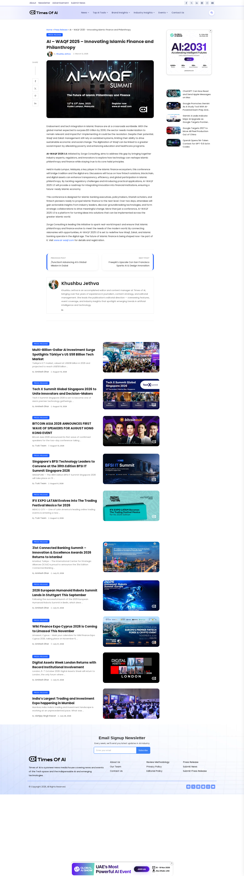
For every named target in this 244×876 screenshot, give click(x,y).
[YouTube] (212, 3)
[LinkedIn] (197, 3)
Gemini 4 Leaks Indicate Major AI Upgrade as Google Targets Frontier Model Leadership (195, 119)
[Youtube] (213, 787)
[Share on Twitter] (35, 89)
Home (49, 29)
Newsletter (44, 2)
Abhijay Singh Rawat (45, 715)
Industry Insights (143, 12)
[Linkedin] (62, 309)
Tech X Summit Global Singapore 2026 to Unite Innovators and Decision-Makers (64, 391)
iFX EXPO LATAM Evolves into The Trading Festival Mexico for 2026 (64, 503)
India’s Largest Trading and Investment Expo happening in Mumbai (63, 700)
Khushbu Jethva (63, 54)
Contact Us (178, 12)
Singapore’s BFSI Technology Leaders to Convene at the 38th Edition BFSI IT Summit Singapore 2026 (63, 466)
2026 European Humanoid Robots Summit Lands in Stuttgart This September (64, 592)
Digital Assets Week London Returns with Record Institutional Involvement (64, 664)
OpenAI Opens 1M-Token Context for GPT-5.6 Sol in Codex (196, 143)
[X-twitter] (193, 787)
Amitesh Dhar (42, 371)
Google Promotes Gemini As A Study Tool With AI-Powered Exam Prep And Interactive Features (196, 107)
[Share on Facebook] (35, 81)
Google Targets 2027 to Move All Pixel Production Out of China (195, 131)
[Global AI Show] (189, 52)
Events (162, 12)
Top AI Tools (99, 12)
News (84, 12)
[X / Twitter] (191, 3)
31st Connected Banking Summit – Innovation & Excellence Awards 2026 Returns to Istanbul (61, 552)
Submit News (78, 2)
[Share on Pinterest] (35, 96)
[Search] (211, 12)
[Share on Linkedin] (35, 103)
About (33, 2)
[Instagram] (207, 3)
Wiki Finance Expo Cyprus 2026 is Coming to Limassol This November (64, 628)
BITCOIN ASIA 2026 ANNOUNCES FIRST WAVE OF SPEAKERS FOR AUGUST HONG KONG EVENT (62, 428)
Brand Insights (120, 12)
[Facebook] (186, 3)
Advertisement (60, 2)
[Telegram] (202, 3)
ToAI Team (40, 445)
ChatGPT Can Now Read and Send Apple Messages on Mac (197, 94)
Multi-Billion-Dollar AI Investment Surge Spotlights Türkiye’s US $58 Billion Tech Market (63, 354)
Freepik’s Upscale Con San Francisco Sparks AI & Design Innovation (129, 264)
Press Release (61, 29)
